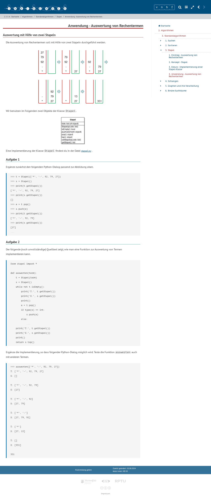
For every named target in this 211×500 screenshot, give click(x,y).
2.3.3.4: (7, 16)
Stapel (59, 16)
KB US (125, 471)
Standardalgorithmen (45, 16)
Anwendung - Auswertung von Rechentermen (83, 16)
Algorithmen (27, 16)
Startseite (15, 16)
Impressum (105, 494)
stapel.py (86, 150)
